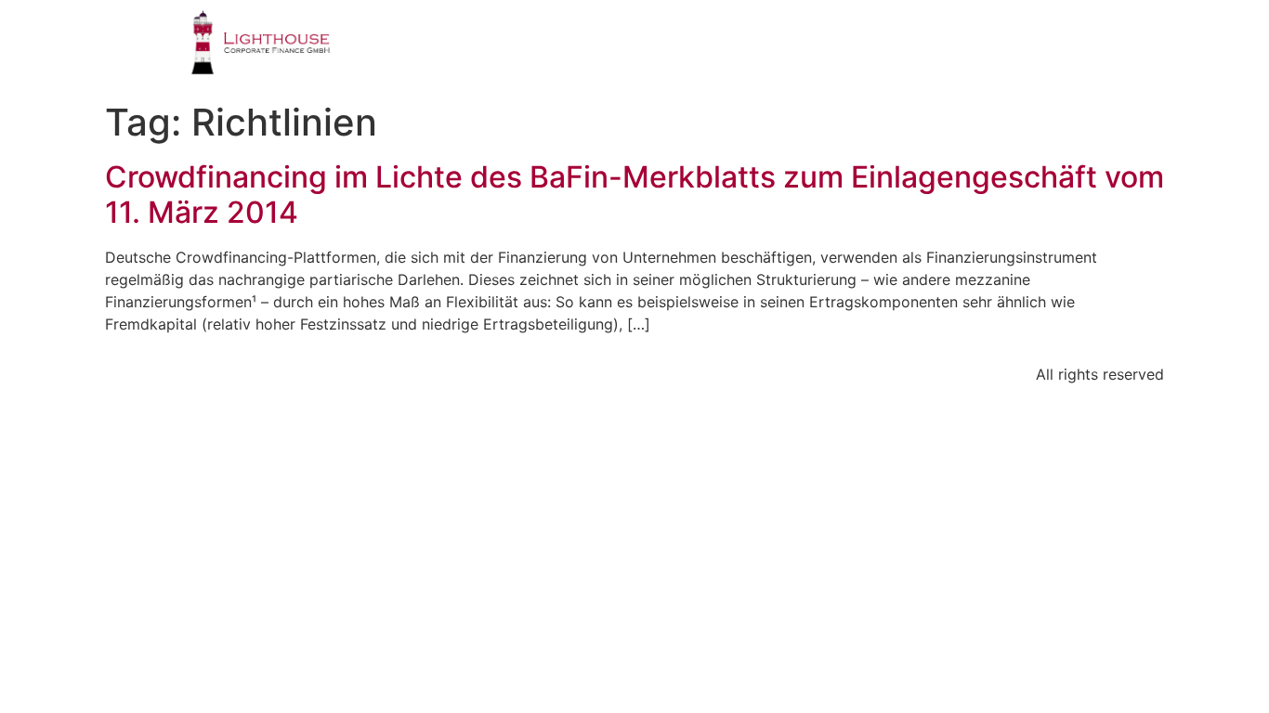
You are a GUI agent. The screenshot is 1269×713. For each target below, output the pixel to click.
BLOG (996, 50)
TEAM (743, 50)
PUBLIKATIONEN (870, 50)
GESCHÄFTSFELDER (605, 50)
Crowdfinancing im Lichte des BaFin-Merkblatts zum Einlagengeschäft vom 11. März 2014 (634, 194)
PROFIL (462, 50)
